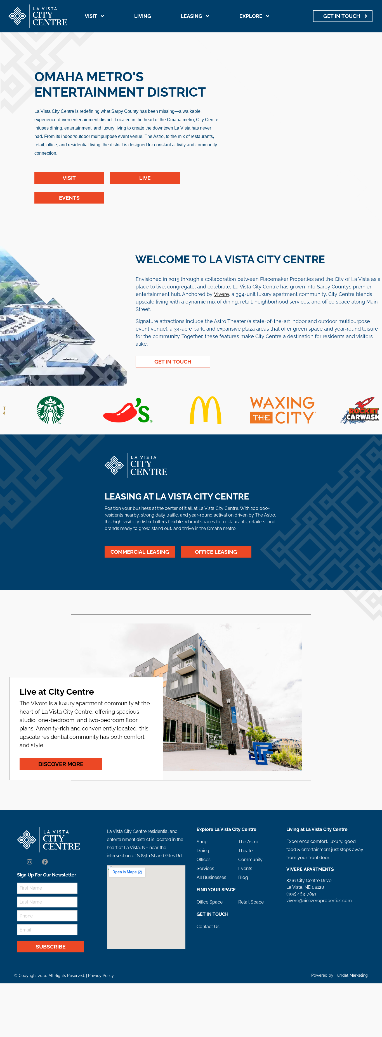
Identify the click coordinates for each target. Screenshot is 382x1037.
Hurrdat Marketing (351, 975)
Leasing (191, 16)
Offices (204, 859)
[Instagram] (29, 862)
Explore (250, 16)
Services (205, 868)
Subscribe (50, 946)
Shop (202, 841)
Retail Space (251, 902)
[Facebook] (45, 862)
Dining (203, 850)
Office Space (210, 902)
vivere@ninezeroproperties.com (319, 900)
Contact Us (208, 926)
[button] (10, 410)
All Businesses (211, 877)
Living (142, 16)
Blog (243, 877)
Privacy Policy (101, 975)
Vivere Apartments (310, 869)
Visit (91, 16)
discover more (60, 764)
